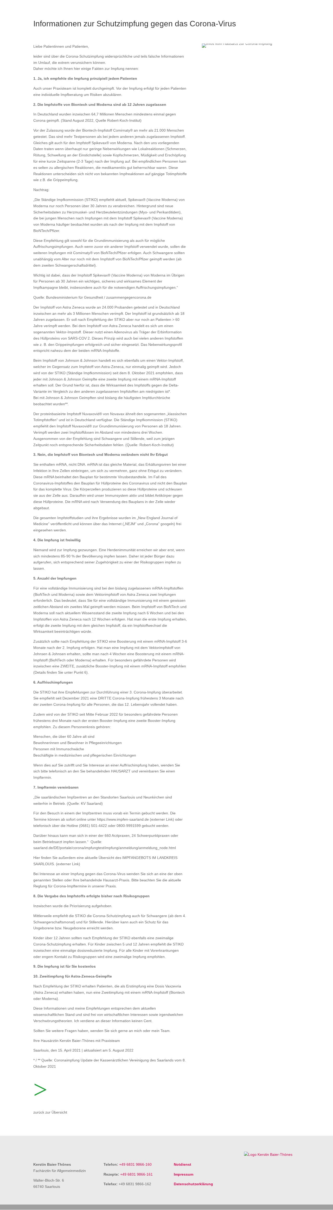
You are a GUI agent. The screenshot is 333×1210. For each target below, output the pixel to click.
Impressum (183, 1174)
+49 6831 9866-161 (136, 1174)
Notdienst (182, 1164)
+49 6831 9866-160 (135, 1164)
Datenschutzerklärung (193, 1184)
